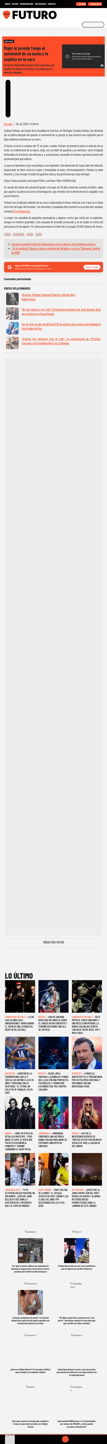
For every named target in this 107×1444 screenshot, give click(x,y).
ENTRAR (82, 4)
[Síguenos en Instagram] (78, 14)
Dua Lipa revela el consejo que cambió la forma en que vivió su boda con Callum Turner (30, 1424)
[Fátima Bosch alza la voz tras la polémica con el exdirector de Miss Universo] (76, 1250)
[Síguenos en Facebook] (87, 14)
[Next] (78, 1439)
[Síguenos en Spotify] (100, 14)
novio (39, 234)
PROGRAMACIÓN (26, 3)
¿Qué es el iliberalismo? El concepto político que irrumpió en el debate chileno (30, 1370)
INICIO (7, 3)
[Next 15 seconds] (72, 1439)
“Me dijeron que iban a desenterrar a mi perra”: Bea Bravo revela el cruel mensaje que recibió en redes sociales (76, 1320)
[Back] (52, 1439)
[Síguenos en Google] (74, 14)
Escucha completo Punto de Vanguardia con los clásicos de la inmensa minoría (53, 244)
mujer (30, 234)
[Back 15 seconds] (58, 1439)
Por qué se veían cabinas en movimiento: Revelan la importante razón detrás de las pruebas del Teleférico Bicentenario (30, 1268)
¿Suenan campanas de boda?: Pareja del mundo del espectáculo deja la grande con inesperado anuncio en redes (30, 1320)
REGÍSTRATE (95, 4)
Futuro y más (19, 234)
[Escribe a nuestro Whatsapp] (104, 14)
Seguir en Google (92, 267)
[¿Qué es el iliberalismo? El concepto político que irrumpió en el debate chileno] (30, 1354)
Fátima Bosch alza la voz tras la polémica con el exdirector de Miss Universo (76, 1267)
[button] (53, 1434)
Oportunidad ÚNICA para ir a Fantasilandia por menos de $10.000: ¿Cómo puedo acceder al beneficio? (77, 1424)
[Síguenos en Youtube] (95, 14)
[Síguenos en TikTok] (82, 14)
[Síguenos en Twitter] (91, 14)
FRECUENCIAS (40, 3)
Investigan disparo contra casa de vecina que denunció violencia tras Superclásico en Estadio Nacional (77, 1372)
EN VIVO (15, 3)
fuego (8, 234)
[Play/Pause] (65, 1439)
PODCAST (52, 3)
